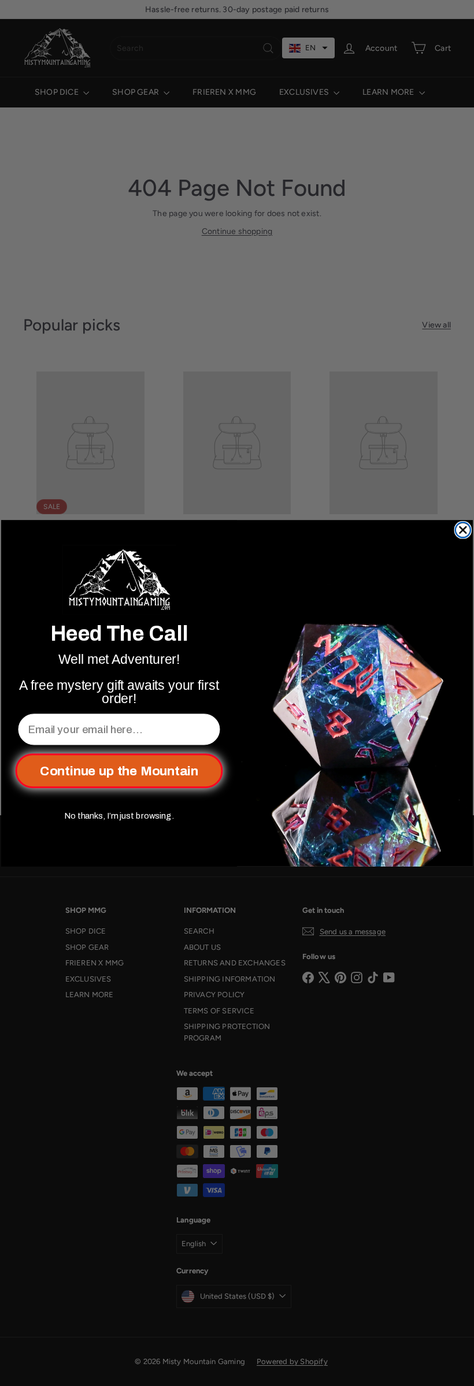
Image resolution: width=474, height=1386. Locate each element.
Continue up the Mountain (119, 770)
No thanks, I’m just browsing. (119, 815)
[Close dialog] (463, 530)
